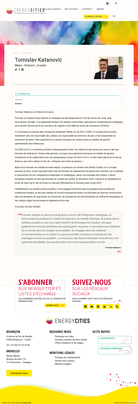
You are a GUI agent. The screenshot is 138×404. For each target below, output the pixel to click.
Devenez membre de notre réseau (71, 339)
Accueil (15, 53)
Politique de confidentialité (67, 357)
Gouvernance (26, 53)
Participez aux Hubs (64, 336)
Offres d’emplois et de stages (69, 343)
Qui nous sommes (52, 9)
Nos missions (71, 9)
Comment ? (87, 9)
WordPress (126, 403)
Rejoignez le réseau (93, 16)
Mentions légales (63, 364)
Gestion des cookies (64, 360)
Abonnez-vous (52, 305)
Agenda (100, 9)
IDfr (134, 403)
